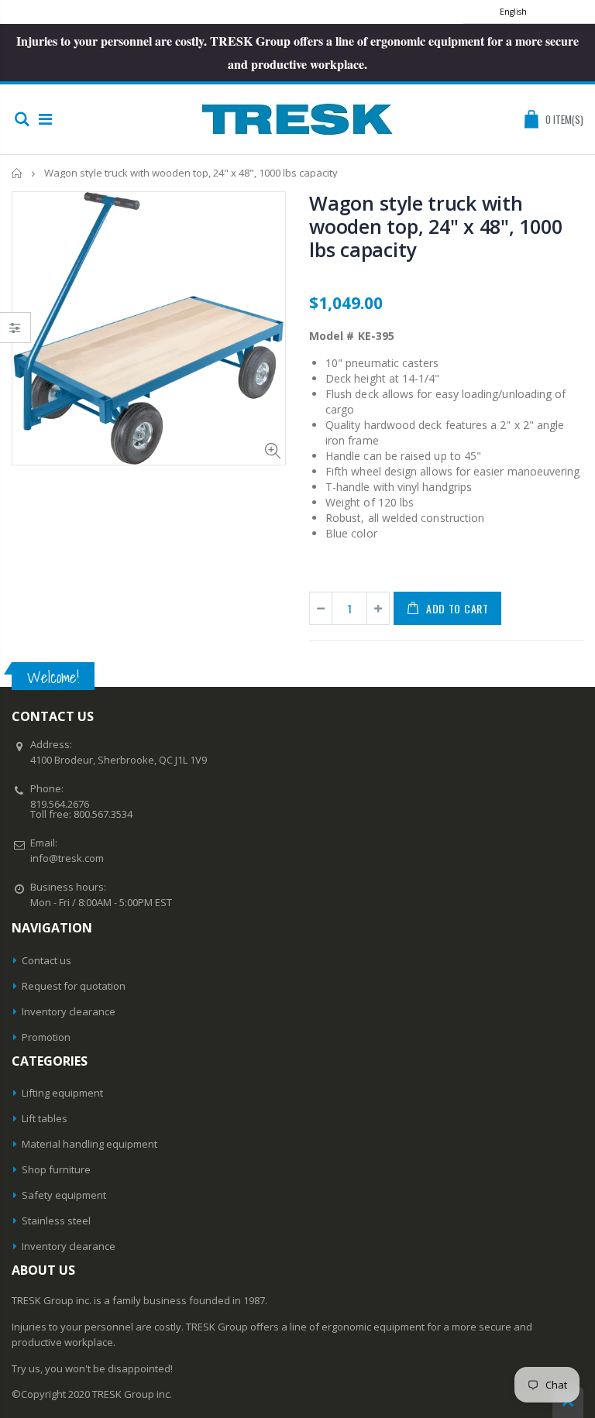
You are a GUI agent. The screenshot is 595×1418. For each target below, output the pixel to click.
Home (17, 173)
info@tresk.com (67, 858)
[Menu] (45, 118)
